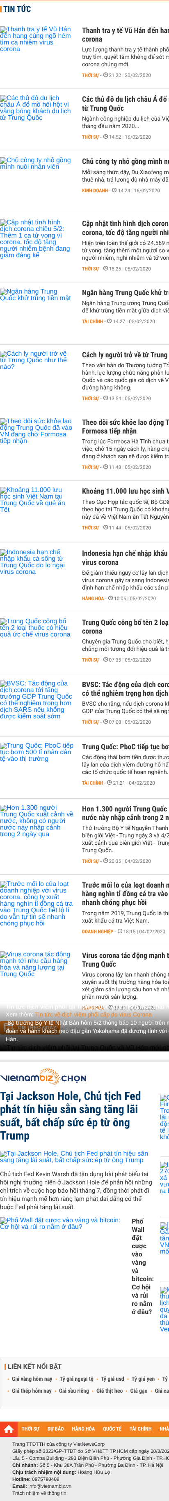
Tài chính (92, 321)
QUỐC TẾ (112, 1429)
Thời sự (90, 75)
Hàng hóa (93, 598)
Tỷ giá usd (112, 1379)
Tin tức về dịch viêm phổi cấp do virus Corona (93, 1014)
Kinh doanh (95, 190)
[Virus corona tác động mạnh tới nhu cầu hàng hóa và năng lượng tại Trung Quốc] (37, 976)
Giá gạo (138, 1391)
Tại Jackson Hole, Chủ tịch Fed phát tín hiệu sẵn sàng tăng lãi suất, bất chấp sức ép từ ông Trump (70, 1115)
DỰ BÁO (56, 1429)
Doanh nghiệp (97, 932)
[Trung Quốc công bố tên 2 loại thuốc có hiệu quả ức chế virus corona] (37, 643)
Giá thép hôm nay (32, 1391)
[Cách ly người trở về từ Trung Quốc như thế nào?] (37, 375)
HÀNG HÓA (83, 1429)
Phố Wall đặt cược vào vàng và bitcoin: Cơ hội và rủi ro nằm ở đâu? (143, 1266)
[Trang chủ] (9, 1429)
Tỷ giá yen (143, 1379)
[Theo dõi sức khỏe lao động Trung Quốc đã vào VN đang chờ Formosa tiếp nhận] (37, 443)
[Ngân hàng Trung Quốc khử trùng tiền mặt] (37, 313)
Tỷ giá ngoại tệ (77, 1379)
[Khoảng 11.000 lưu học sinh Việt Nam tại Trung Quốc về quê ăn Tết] (37, 511)
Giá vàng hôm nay (32, 1379)
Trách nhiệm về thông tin (39, 1493)
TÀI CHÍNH (140, 1429)
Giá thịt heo (109, 1391)
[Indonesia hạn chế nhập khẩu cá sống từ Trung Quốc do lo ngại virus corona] (37, 574)
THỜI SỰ (30, 1429)
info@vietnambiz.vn (49, 1486)
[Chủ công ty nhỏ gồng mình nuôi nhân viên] (37, 182)
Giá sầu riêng (74, 1391)
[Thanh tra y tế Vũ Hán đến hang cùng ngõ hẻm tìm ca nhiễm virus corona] (37, 51)
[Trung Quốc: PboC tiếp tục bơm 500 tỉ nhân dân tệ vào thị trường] (37, 767)
